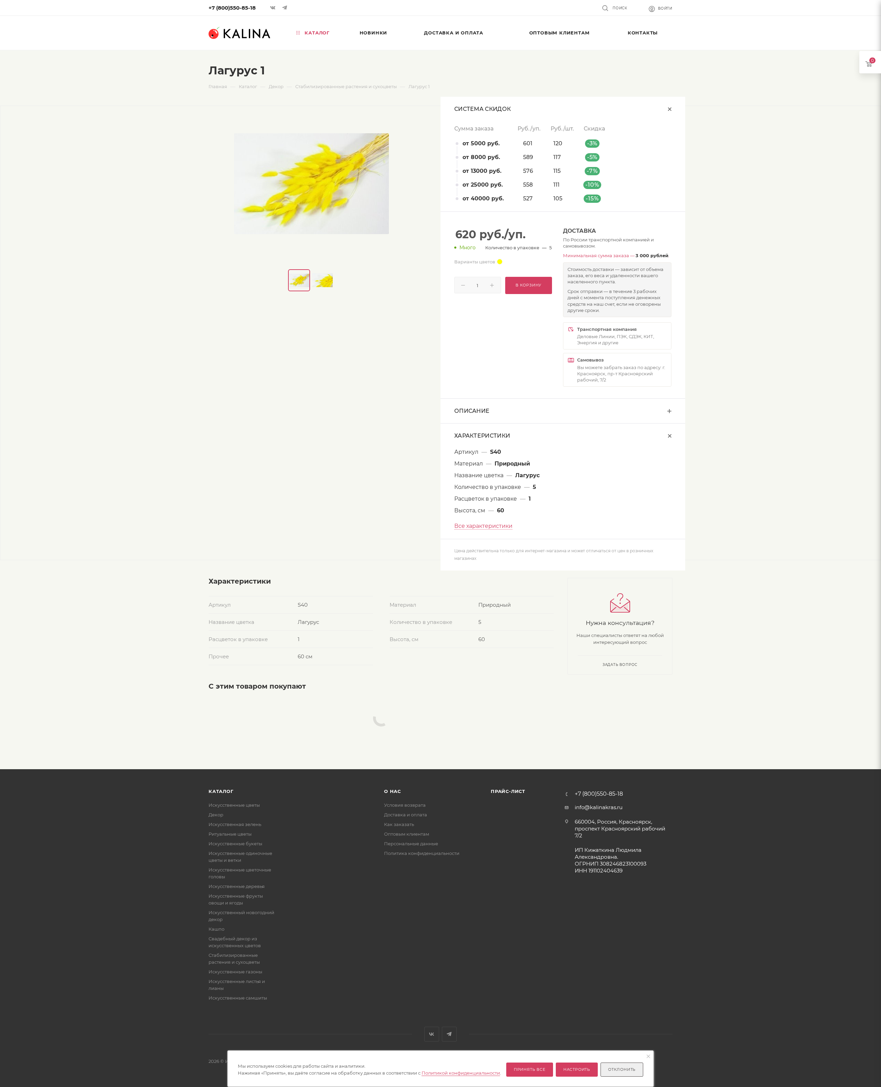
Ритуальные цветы (230, 834)
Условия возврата (405, 805)
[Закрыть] (648, 1057)
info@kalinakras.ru (599, 807)
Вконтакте (431, 1034)
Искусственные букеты (235, 843)
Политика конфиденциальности (421, 853)
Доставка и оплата (405, 814)
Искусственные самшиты (238, 998)
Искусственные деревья (237, 886)
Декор (216, 814)
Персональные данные (411, 843)
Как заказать (399, 824)
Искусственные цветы (234, 805)
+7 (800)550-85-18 (232, 7)
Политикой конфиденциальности (461, 1073)
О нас (392, 791)
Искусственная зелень (235, 824)
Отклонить (622, 1069)
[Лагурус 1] (311, 183)
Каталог (221, 791)
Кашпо (216, 929)
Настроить (576, 1069)
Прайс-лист (508, 791)
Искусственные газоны (235, 971)
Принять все (529, 1069)
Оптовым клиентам (406, 834)
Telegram (449, 1034)
